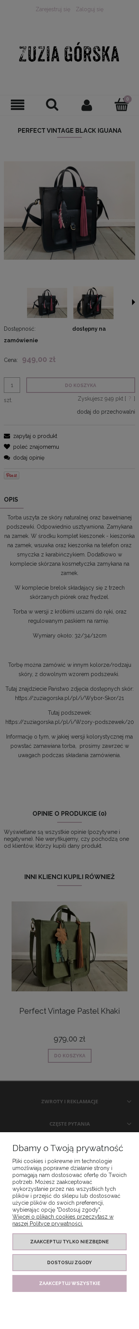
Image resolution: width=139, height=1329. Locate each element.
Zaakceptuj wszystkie (69, 1283)
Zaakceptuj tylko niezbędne (69, 1241)
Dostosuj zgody (69, 1262)
